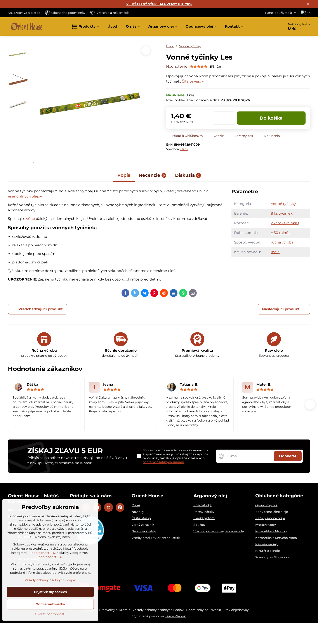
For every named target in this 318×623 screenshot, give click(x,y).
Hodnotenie (176, 66)
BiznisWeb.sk (175, 616)
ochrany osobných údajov (163, 462)
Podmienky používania (203, 610)
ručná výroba (282, 242)
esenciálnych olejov (25, 196)
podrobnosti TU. (43, 553)
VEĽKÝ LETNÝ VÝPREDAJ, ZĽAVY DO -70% (159, 4)
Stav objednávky (236, 610)
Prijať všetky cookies (50, 592)
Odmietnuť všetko (50, 604)
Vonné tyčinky (283, 204)
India (275, 252)
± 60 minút (280, 233)
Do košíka (271, 118)
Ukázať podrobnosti (50, 614)
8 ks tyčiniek (282, 213)
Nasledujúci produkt (281, 309)
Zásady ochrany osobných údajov (158, 610)
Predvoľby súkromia (114, 610)
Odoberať (287, 456)
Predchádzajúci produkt (40, 309)
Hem (184, 149)
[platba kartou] (159, 588)
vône (30, 219)
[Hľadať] (269, 26)
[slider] (198, 66)
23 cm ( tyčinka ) (285, 223)
